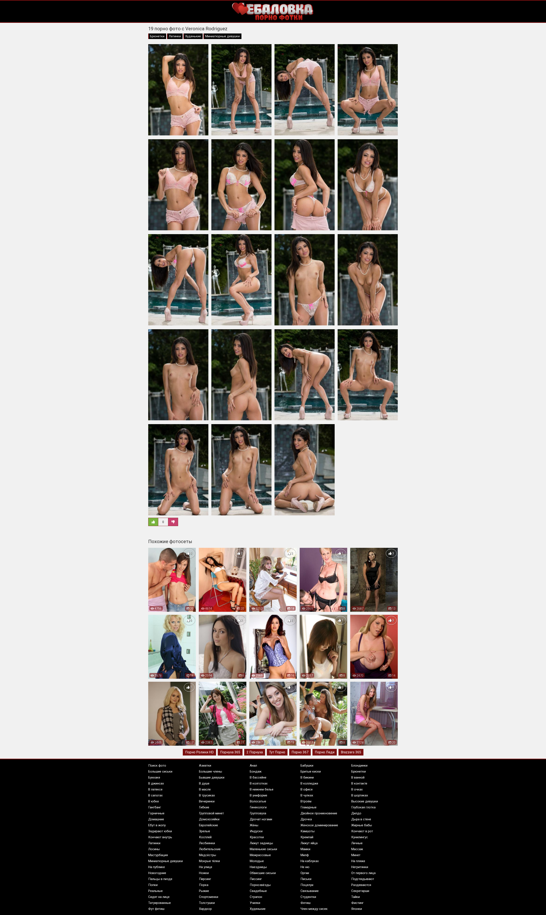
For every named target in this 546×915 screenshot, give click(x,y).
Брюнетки (157, 36)
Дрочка (306, 819)
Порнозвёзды (260, 885)
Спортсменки (208, 897)
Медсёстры (207, 855)
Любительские (210, 849)
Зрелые (204, 831)
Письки (306, 879)
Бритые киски (311, 771)
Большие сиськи (160, 771)
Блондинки (359, 765)
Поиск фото (157, 765)
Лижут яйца (309, 843)
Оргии (305, 873)
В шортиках (359, 795)
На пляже (358, 861)
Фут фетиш (156, 909)
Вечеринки (207, 801)
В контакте (359, 783)
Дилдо (356, 813)
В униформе (258, 795)
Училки (255, 903)
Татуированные (159, 903)
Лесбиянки (207, 843)
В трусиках (207, 795)
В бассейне (258, 777)
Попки (153, 885)
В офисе (307, 789)
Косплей (205, 837)
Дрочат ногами (261, 819)
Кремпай (307, 837)
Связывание (310, 891)
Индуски (256, 831)
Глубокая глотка (363, 807)
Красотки (257, 837)
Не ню (305, 867)
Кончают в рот (362, 831)
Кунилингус (359, 837)
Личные (357, 843)
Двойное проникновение (319, 813)
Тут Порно (277, 752)
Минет (355, 855)
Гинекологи (258, 807)
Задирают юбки (160, 831)
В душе (204, 783)
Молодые (257, 861)
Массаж (357, 849)
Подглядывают (362, 879)
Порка (203, 885)
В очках (357, 789)
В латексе (155, 789)
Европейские (208, 825)
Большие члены (210, 771)
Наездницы (258, 867)
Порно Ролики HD (199, 752)
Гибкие (204, 807)
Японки (356, 909)
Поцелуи (307, 885)
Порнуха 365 (230, 752)
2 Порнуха (255, 752)
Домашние (156, 819)
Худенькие (193, 36)
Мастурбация (158, 855)
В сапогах (155, 795)
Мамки (305, 849)
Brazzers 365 (351, 752)
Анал (253, 765)
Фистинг (357, 903)
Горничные (156, 813)
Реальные (155, 891)
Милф (305, 855)
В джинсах (156, 783)
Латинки (175, 36)
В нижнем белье (261, 789)
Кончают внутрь (160, 837)
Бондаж (255, 771)
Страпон (256, 897)
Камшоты (308, 831)
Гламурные (309, 807)
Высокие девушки (364, 801)
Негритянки (359, 867)
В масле (205, 789)
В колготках (258, 783)
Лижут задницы (261, 843)
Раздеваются (361, 885)
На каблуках (310, 861)
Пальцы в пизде (160, 879)
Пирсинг (205, 879)
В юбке (153, 801)
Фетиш (306, 903)
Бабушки (307, 765)
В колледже (309, 783)
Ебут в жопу (157, 825)
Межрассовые (260, 855)
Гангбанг (154, 807)
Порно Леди (324, 752)
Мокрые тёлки (209, 861)
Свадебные (258, 891)
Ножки (204, 873)
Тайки (355, 897)
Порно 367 (300, 752)
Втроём (306, 801)
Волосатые (258, 801)
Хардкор (205, 909)
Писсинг (256, 879)
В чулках (307, 795)
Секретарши (360, 891)
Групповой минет (211, 813)
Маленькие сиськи (263, 849)
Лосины (154, 849)
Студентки (308, 897)
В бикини (307, 777)
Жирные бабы (361, 825)
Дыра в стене (361, 819)
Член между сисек (314, 909)
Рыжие (204, 891)
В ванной (357, 777)
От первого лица (363, 873)
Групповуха (258, 813)
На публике (156, 867)
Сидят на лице (159, 897)
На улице (205, 867)
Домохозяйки (209, 819)
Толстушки (207, 903)
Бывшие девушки (211, 777)
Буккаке (154, 777)
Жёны (254, 825)
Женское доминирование (319, 825)
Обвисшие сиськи (263, 873)
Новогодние (157, 873)
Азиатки (205, 765)
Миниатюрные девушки (222, 36)
